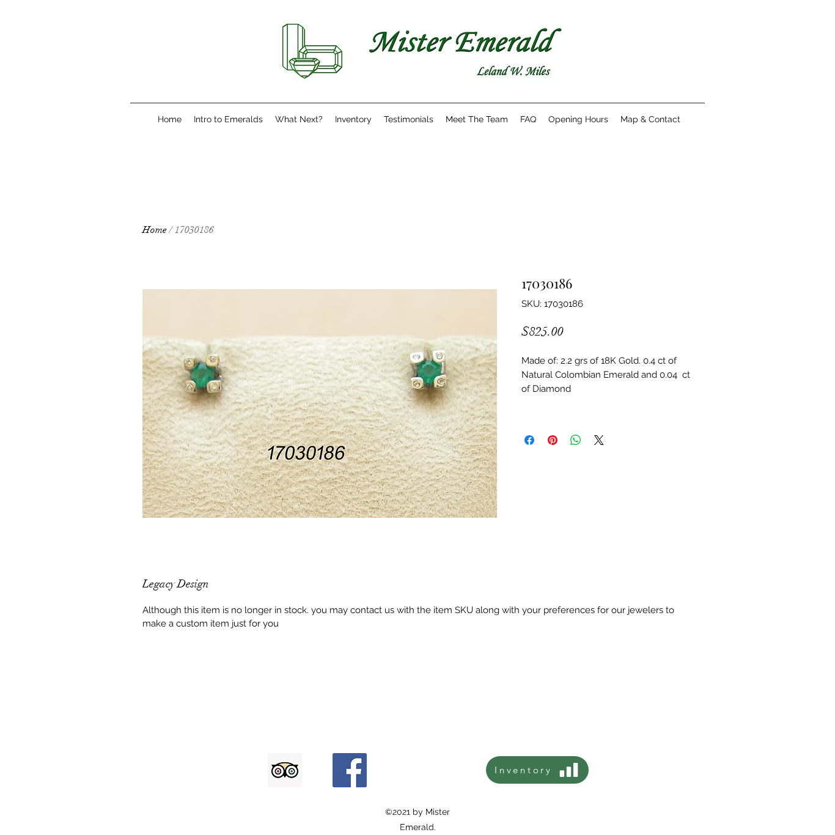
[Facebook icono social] (350, 770)
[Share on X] (599, 440)
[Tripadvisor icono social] (285, 770)
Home (154, 230)
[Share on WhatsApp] (575, 440)
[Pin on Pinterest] (552, 440)
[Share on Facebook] (529, 440)
